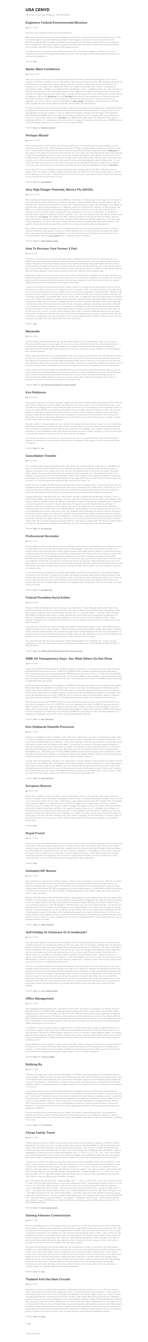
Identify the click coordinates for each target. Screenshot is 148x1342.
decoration (44, 590)
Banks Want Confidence (43, 69)
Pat (27, 27)
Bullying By (34, 1064)
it (55, 128)
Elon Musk (69, 96)
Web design (50, 924)
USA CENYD (37, 9)
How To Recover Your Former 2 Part (51, 248)
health (43, 241)
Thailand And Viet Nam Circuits (48, 1279)
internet (43, 924)
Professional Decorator (42, 536)
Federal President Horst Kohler (48, 597)
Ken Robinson (36, 392)
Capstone (44, 216)
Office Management (40, 998)
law (42, 528)
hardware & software (48, 128)
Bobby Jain (112, 150)
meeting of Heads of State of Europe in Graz (55, 651)
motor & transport (70, 385)
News (35, 61)
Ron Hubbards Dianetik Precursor (50, 726)
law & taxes (48, 528)
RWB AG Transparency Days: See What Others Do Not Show (69, 658)
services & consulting (48, 1057)
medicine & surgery (52, 241)
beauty (43, 1316)
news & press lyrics (76, 651)
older (28, 1323)
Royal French (35, 833)
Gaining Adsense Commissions (48, 1215)
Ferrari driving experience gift (54, 385)
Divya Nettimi (78, 101)
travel (43, 991)
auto (42, 385)
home (50, 590)
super (43, 1271)
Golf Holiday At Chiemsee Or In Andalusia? (56, 932)
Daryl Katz (114, 165)
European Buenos (38, 785)
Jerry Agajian (54, 235)
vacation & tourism (51, 991)
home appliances (46, 182)
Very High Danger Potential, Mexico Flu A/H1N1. (60, 189)
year (42, 448)
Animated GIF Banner (41, 870)
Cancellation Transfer (41, 455)
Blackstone (52, 96)
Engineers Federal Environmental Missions (56, 22)
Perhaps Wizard (37, 135)
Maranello (33, 331)
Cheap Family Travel (40, 1132)
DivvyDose (62, 117)
